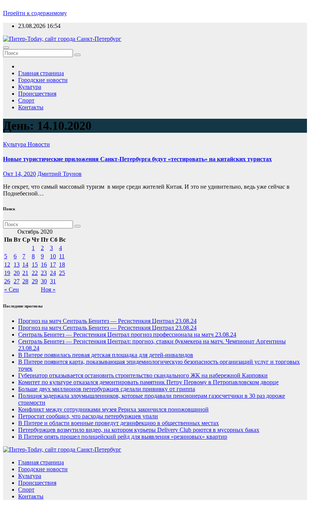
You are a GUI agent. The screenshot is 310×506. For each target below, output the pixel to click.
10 (53, 256)
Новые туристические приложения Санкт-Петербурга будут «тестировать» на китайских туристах (137, 159)
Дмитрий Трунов (59, 174)
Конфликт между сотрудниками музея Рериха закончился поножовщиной (113, 409)
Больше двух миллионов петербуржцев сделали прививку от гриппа (106, 389)
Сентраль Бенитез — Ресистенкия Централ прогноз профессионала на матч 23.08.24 (127, 334)
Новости (39, 144)
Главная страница (41, 73)
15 (35, 264)
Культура (29, 87)
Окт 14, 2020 (19, 174)
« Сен (11, 289)
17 (53, 264)
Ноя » (48, 289)
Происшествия (37, 93)
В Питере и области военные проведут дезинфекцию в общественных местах (118, 423)
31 (53, 281)
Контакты (30, 107)
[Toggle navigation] (6, 48)
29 (35, 281)
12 (7, 264)
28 (25, 281)
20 (17, 273)
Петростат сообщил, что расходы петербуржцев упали (88, 416)
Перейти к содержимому (35, 13)
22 (35, 273)
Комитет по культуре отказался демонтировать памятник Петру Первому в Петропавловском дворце (148, 382)
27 (17, 281)
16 (44, 264)
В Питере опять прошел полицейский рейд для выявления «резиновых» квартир (122, 436)
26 (7, 281)
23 (44, 273)
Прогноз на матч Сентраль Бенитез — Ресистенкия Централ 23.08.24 (107, 321)
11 (62, 256)
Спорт (26, 100)
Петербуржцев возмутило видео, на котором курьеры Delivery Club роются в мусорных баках (138, 430)
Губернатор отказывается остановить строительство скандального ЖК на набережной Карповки (143, 375)
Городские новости (43, 80)
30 (44, 281)
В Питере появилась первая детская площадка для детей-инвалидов (105, 355)
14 (25, 264)
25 (62, 273)
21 (25, 273)
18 (62, 264)
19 (7, 273)
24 (53, 273)
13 (17, 264)
